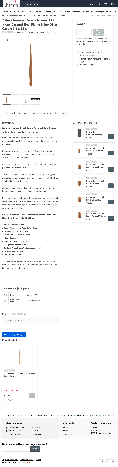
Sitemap (38, 460)
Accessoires (88, 11)
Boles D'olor (50, 11)
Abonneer (35, 449)
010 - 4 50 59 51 (33, 295)
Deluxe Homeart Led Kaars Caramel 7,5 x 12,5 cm (95, 198)
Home (4, 15)
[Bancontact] (113, 461)
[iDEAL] (102, 461)
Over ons (65, 428)
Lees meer (80, 46)
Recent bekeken (61, 113)
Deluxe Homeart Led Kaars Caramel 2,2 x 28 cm (19, 374)
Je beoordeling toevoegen (14, 334)
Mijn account (36, 434)
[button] (63, 64)
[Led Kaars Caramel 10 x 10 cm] (79, 181)
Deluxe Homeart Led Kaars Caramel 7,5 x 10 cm (95, 165)
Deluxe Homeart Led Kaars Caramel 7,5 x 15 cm (95, 215)
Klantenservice (89, 4)
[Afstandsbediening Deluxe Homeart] (79, 132)
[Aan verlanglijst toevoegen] (33, 347)
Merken (65, 431)
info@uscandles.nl (33, 301)
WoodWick (21, 11)
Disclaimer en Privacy (27, 460)
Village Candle (64, 11)
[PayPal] (107, 461)
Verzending (36, 428)
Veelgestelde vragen (16, 428)
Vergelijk (54, 32)
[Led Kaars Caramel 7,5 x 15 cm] (79, 214)
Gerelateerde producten (42, 113)
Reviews (26, 113)
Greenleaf (76, 11)
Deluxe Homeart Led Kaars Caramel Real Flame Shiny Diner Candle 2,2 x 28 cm (37, 15)
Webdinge (26, 462)
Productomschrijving (12, 113)
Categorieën (67, 434)
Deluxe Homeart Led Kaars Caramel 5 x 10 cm (95, 149)
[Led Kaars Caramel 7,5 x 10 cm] (79, 165)
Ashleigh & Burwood (104, 11)
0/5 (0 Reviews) (19, 32)
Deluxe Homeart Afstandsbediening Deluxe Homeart (94, 133)
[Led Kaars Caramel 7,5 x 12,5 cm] (79, 198)
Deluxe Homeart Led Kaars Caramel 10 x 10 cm (95, 182)
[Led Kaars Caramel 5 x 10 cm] (79, 149)
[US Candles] (11, 4)
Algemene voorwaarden (10, 460)
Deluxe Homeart (36, 11)
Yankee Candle (8, 11)
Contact (35, 431)
